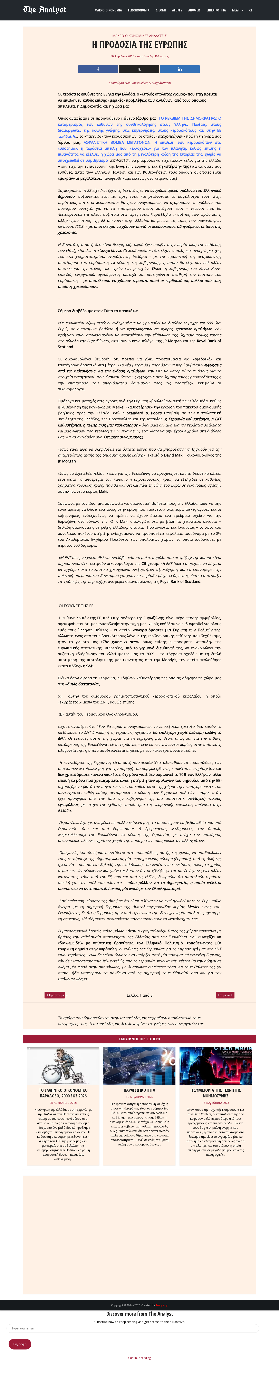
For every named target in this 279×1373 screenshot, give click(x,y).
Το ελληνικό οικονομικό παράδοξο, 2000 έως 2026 (63, 1093)
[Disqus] (139, 1231)
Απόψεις (194, 10)
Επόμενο (224, 995)
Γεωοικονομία (139, 10)
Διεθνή (161, 10)
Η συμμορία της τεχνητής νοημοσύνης (216, 1093)
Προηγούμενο (57, 995)
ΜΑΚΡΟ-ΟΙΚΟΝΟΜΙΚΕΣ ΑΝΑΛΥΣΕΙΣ (139, 36)
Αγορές (177, 10)
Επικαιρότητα (216, 10)
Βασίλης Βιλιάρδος (156, 56)
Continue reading (139, 1358)
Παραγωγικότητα (139, 1090)
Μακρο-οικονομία (108, 10)
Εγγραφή (20, 1344)
